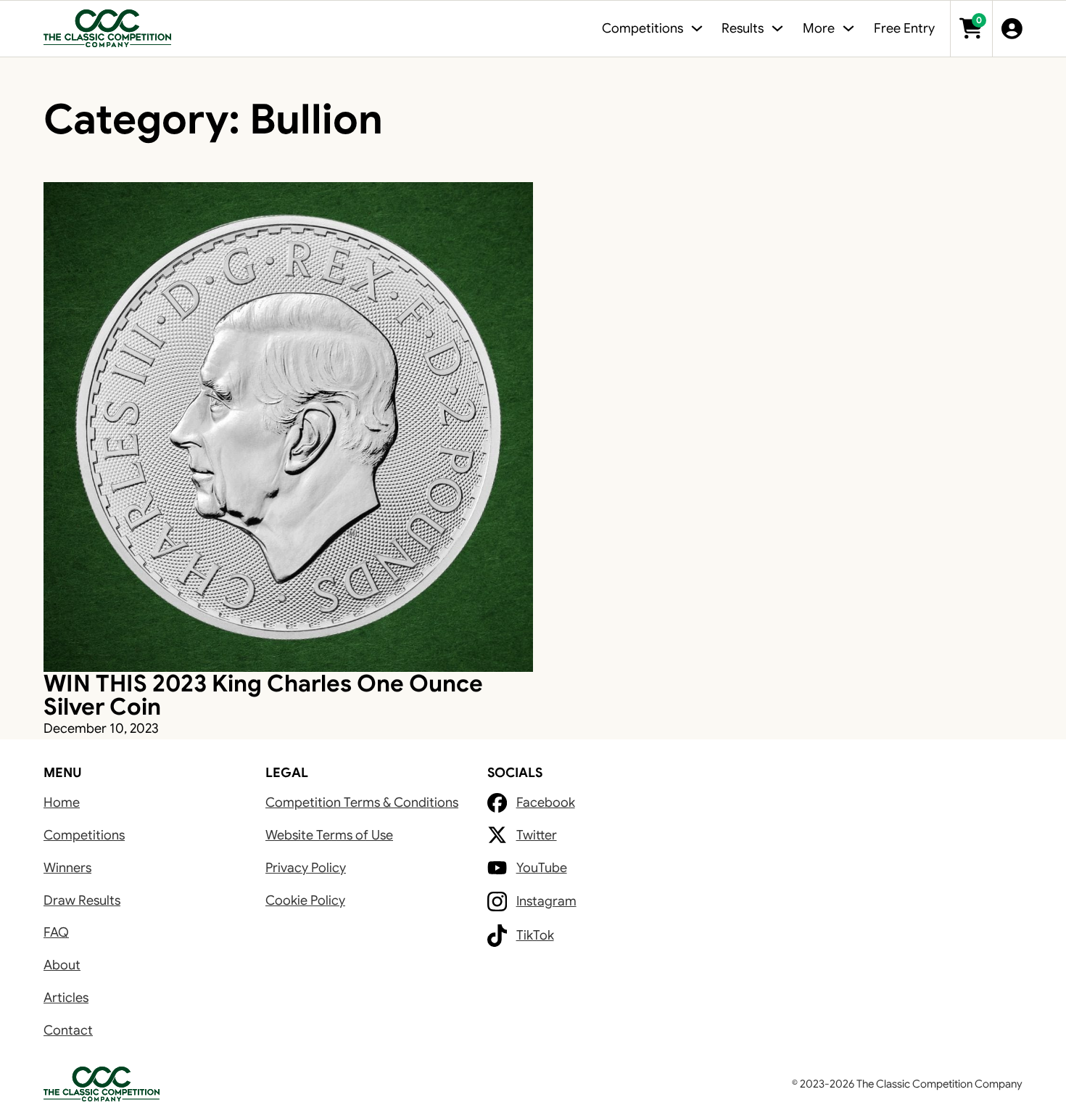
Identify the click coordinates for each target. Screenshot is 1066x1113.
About (62, 965)
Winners (67, 868)
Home (62, 802)
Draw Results (82, 900)
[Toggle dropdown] (697, 28)
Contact (68, 1030)
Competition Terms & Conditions (361, 802)
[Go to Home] (107, 29)
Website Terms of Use (329, 835)
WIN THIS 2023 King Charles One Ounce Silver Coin (263, 695)
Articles (66, 998)
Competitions (84, 835)
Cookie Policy (305, 900)
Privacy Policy (305, 868)
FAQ (56, 932)
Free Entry (904, 28)
